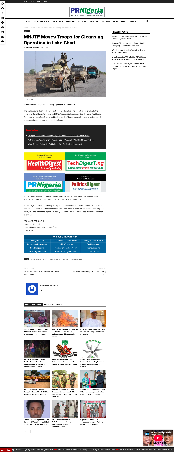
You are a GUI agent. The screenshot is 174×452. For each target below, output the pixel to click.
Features (105, 21)
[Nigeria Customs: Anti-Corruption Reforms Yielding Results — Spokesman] (93, 409)
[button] (147, 21)
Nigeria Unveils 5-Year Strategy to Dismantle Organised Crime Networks (92, 332)
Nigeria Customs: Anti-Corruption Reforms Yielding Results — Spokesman (91, 422)
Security (94, 21)
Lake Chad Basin (36, 259)
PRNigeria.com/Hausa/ (93, 240)
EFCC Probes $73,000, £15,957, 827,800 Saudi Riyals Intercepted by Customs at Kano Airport (36, 332)
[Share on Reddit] (2, 32)
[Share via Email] (2, 37)
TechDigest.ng (93, 244)
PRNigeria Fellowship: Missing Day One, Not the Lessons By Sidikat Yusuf (58, 135)
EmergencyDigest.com (37, 244)
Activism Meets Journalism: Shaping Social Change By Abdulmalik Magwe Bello (61, 140)
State (115, 21)
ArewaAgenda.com (37, 251)
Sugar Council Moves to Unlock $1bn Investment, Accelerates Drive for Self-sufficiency (92, 392)
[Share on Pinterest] (2, 27)
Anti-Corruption (41, 21)
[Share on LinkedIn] (2, 18)
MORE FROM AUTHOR (53, 305)
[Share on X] (2, 13)
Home (25, 1)
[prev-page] (25, 431)
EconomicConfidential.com (65, 240)
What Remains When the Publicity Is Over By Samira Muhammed (55, 144)
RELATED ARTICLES (33, 305)
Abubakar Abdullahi (32, 47)
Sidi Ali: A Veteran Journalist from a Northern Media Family (41, 273)
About (31, 1)
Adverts (38, 1)
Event (123, 21)
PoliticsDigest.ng (66, 244)
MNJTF (45, 259)
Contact (45, 1)
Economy (70, 21)
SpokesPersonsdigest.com (65, 248)
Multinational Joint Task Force (59, 259)
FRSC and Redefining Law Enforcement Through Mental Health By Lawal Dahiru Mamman (64, 362)
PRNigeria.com (37, 240)
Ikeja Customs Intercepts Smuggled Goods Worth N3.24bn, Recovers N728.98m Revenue (36, 392)
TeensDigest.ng (93, 248)
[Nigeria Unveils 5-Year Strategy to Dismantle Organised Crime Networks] (93, 318)
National (82, 21)
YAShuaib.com (93, 251)
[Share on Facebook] (2, 8)
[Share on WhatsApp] (2, 3)
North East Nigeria (76, 259)
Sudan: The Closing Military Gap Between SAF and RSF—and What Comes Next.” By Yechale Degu (36, 422)
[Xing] (42, 290)
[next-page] (29, 431)
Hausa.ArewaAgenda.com (65, 251)
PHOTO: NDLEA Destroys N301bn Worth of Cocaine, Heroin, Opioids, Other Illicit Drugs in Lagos (129, 66)
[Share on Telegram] (2, 22)
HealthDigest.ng (37, 248)
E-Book (133, 21)
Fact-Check (58, 21)
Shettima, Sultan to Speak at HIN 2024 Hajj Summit (89, 273)
